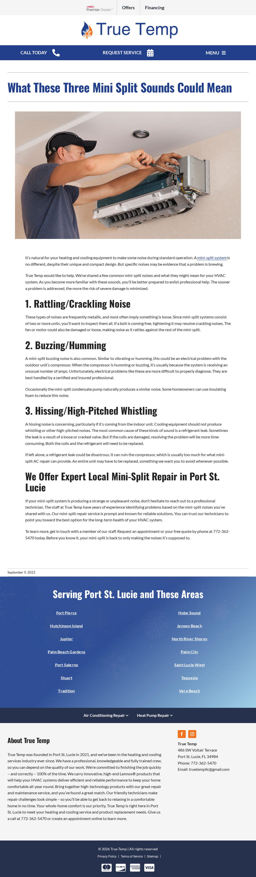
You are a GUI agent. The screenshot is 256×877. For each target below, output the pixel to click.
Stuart (66, 677)
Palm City (189, 651)
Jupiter (66, 638)
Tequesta (189, 677)
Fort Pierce (66, 612)
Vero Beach (189, 690)
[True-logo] (128, 22)
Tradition (66, 690)
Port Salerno (66, 664)
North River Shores (189, 638)
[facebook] (182, 734)
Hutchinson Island (66, 625)
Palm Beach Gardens (66, 651)
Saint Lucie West (189, 664)
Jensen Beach (189, 625)
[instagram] (192, 734)
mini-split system (212, 257)
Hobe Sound (189, 612)
